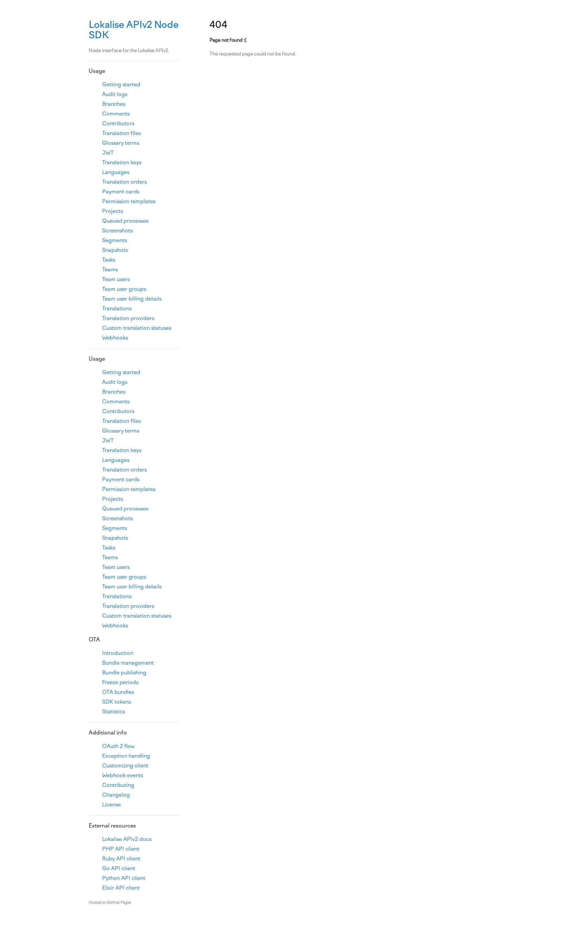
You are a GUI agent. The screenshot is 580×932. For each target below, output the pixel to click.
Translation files (121, 133)
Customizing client (125, 765)
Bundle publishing (124, 672)
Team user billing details (131, 299)
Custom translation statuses (136, 328)
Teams (110, 269)
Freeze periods (120, 682)
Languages (115, 172)
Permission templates (128, 201)
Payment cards (120, 191)
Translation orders (124, 182)
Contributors (118, 123)
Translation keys (121, 162)
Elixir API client (121, 888)
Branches (113, 104)
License (111, 804)
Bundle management (128, 663)
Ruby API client (121, 858)
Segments (114, 240)
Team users (116, 279)
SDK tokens (116, 702)
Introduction (117, 653)
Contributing (118, 785)
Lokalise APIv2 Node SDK (134, 30)
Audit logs (114, 94)
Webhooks (115, 338)
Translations (117, 308)
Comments (116, 113)
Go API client (118, 868)
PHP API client (120, 849)
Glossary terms (120, 143)
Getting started (121, 84)
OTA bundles (118, 692)
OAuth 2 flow (118, 746)
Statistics (113, 711)
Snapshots (115, 250)
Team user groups (124, 289)
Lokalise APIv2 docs (126, 839)
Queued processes (125, 221)
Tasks (108, 260)
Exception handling (126, 756)
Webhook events (122, 775)
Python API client (123, 878)
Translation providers (128, 318)
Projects (112, 211)
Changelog (116, 795)
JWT (108, 152)
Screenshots (117, 230)
